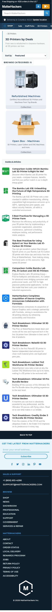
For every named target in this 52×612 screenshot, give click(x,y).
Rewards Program (14, 555)
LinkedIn (28, 464)
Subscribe (26, 456)
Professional (11, 510)
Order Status (11, 547)
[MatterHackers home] (12, 7)
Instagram (23, 464)
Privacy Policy (11, 567)
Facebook (11, 464)
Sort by (8, 55)
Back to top (26, 435)
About (6, 539)
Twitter (17, 464)
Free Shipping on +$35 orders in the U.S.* (19, 1)
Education (9, 514)
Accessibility (10, 575)
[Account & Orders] (38, 6)
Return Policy (11, 563)
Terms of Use (10, 571)
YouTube (39, 464)
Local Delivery (12, 551)
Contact (8, 543)
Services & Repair (13, 526)
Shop (6, 497)
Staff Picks (29, 26)
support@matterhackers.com (22, 484)
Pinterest (34, 464)
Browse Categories (17, 62)
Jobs (5, 559)
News (6, 501)
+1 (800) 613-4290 (12, 480)
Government (10, 522)
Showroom (10, 506)
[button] (26, 20)
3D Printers (42, 26)
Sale (20, 26)
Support (8, 518)
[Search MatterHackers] (47, 13)
